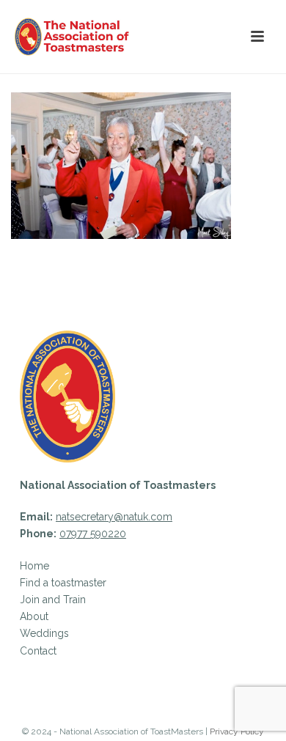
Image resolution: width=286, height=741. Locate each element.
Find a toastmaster (63, 583)
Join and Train (53, 599)
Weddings (44, 633)
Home (34, 566)
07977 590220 (92, 533)
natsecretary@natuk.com (114, 517)
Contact (38, 651)
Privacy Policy (237, 731)
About (34, 616)
